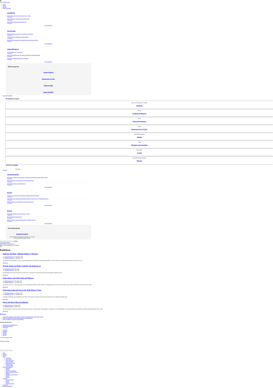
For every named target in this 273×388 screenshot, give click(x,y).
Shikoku (139, 137)
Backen (9, 211)
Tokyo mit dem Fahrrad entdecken (15, 302)
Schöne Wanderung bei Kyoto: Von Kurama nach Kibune (20, 34)
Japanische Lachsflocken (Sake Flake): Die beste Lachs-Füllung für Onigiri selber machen (27, 177)
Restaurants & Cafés (48, 79)
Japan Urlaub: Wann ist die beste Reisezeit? (17, 22)
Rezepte (4, 7)
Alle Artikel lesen (48, 25)
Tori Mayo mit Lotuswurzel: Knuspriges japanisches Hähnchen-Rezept (23, 195)
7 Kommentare (9, 53)
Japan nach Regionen (7, 95)
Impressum (5, 327)
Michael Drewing (9, 281)
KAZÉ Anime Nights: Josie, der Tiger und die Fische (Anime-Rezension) (23, 55)
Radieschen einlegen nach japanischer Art (16, 183)
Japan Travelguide (7, 8)
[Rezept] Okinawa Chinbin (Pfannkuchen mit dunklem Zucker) (21, 220)
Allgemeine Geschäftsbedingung (10, 325)
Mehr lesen (5, 263)
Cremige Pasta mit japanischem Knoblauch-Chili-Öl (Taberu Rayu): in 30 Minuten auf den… (28, 198)
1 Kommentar (9, 41)
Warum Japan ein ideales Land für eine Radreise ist (22, 266)
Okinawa (139, 161)
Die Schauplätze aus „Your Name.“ (15, 52)
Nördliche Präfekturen (139, 113)
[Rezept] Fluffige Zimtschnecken (14, 217)
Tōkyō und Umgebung (139, 121)
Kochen (9, 193)
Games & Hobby (48, 92)
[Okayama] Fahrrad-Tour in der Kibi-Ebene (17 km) (22, 290)
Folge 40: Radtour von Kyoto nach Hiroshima (13, 319)
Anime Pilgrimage (13, 49)
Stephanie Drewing (9, 256)
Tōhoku (7, 369)
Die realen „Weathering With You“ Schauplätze (17, 58)
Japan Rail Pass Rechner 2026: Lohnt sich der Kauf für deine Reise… (22, 40)
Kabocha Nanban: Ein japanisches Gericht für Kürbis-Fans (20, 180)
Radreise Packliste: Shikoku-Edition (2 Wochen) (20, 254)
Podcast (4, 5)
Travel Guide (11, 31)
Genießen (5, 170)
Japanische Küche (13, 174)
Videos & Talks (48, 85)
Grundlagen (11, 13)
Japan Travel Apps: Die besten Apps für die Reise (18, 19)
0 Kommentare (9, 17)
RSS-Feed (3, 314)
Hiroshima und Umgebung (139, 145)
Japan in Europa (48, 72)
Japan (4, 356)
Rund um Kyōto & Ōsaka (139, 129)
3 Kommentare (9, 23)
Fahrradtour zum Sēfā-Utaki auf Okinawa (18, 278)
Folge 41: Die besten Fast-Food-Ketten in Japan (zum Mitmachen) (18, 318)
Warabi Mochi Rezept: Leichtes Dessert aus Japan (18, 213)
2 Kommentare (9, 181)
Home (4, 4)
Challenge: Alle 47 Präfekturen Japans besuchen (18, 37)
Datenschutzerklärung (8, 326)
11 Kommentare (10, 20)
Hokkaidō (139, 105)
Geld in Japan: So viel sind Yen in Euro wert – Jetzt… (19, 15)
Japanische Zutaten (22, 234)
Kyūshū (139, 153)
